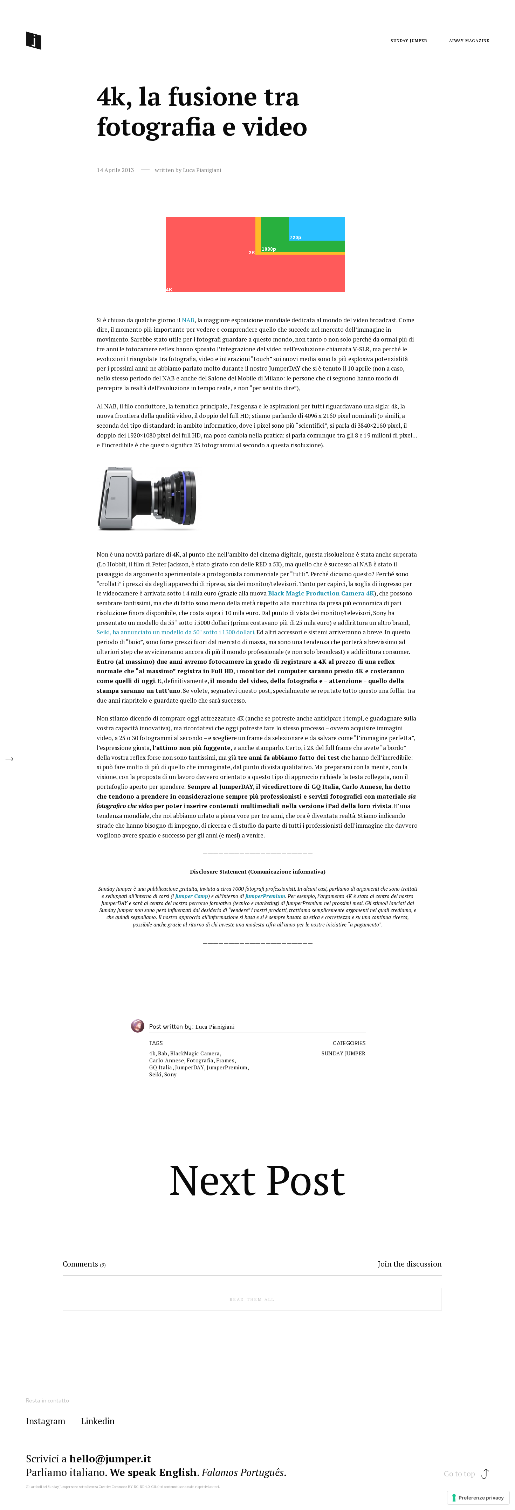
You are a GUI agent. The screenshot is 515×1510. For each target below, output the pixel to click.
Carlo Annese (166, 1060)
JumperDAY (189, 1067)
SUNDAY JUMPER (344, 1053)
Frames (225, 1060)
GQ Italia (160, 1067)
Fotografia (200, 1060)
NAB (188, 320)
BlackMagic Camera (195, 1053)
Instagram (46, 1421)
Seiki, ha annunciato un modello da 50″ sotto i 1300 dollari (175, 632)
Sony (170, 1074)
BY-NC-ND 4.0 (139, 1486)
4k (152, 1053)
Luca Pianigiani (215, 1027)
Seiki (155, 1074)
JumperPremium (227, 1067)
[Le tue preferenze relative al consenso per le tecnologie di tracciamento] (478, 1497)
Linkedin (98, 1421)
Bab (162, 1053)
